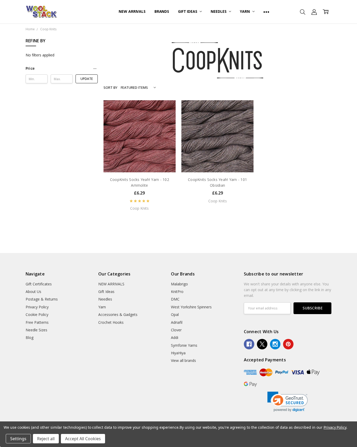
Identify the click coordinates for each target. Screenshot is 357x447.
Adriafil (176, 322)
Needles (219, 11)
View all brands (183, 360)
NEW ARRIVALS (132, 11)
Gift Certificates (39, 283)
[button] (62, 68)
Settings (18, 439)
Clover (176, 329)
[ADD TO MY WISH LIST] (166, 126)
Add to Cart (139, 161)
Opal (175, 314)
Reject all (46, 439)
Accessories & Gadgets (117, 314)
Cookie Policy (37, 314)
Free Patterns (37, 322)
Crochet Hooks (111, 322)
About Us (33, 291)
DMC (175, 299)
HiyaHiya (178, 352)
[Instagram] (275, 344)
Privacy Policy (37, 306)
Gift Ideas (188, 11)
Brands (161, 11)
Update (86, 79)
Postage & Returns (42, 299)
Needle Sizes (36, 329)
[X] (262, 344)
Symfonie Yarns (184, 345)
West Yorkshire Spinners (191, 306)
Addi (174, 337)
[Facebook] (249, 344)
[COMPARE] (166, 117)
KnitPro (177, 291)
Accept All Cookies (83, 439)
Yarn (245, 11)
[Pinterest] (288, 344)
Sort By (110, 87)
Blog (29, 337)
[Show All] (266, 11)
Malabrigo (179, 283)
